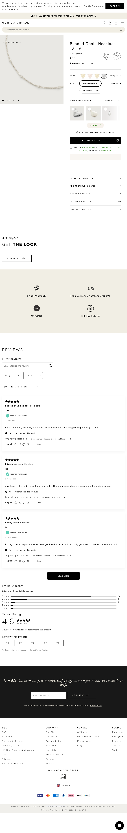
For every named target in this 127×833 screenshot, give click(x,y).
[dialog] (63, 6)
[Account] (110, 23)
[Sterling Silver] (104, 76)
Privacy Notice (37, 806)
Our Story (51, 732)
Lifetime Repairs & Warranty (18, 750)
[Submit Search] (121, 29)
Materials (51, 750)
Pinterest (117, 741)
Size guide (116, 83)
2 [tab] (6, 100)
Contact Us (8, 755)
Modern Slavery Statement (80, 806)
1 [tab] (3, 100)
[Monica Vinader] (17, 23)
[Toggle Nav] (122, 23)
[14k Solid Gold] (83, 76)
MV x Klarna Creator (89, 737)
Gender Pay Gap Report (105, 806)
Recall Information (12, 764)
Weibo (115, 750)
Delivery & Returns (12, 741)
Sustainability (53, 741)
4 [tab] (14, 100)
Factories (51, 746)
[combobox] (62, 29)
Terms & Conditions (19, 806)
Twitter (116, 746)
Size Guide (8, 737)
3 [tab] (10, 100)
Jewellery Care (10, 746)
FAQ (4, 732)
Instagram (118, 737)
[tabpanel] (32, 69)
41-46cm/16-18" (90, 83)
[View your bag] (116, 23)
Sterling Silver (114, 75)
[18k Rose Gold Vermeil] (90, 76)
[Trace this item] (107, 56)
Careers (50, 759)
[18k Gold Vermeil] (97, 76)
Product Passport (56, 755)
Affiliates (82, 732)
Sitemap (6, 759)
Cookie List (13, 9)
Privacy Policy (96, 705)
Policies (50, 764)
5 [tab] (17, 100)
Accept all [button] (115, 6)
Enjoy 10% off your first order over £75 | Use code (63, 15)
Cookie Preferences (56, 806)
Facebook (117, 732)
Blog (80, 746)
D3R (84, 810)
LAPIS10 (91, 15)
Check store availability (103, 132)
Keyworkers (84, 741)
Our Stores (52, 737)
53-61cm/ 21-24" (91, 90)
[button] (94, 6)
